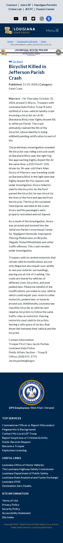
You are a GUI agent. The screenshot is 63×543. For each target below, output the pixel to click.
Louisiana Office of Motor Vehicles (23, 464)
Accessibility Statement (16, 513)
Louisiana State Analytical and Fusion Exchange (30, 477)
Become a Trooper (13, 446)
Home (10, 41)
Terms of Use (10, 500)
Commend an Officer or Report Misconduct (28, 425)
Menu (51, 30)
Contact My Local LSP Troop (19, 433)
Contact (11, 4)
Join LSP (25, 4)
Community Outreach (27, 41)
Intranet (49, 407)
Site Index (8, 517)
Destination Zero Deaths (16, 485)
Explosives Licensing (14, 450)
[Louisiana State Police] (22, 30)
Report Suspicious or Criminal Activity (25, 437)
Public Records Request (16, 441)
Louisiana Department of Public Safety (25, 473)
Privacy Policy (10, 504)
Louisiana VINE (11, 481)
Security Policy (11, 508)
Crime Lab (15, 9)
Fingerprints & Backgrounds (19, 429)
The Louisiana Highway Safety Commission (28, 469)
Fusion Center (45, 9)
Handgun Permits (45, 4)
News (43, 41)
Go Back (17, 61)
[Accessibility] (49, 18)
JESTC (29, 9)
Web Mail (36, 407)
